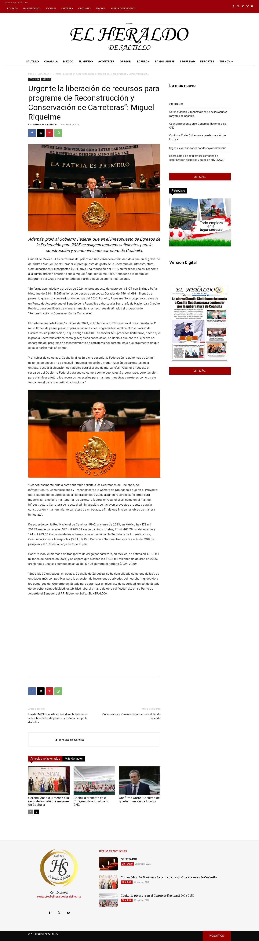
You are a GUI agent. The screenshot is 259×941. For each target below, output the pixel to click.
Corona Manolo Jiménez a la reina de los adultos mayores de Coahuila (49, 801)
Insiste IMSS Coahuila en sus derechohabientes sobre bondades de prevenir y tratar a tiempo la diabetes (58, 718)
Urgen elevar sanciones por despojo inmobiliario (197, 148)
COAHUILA (43, 73)
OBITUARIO (176, 104)
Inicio (31, 73)
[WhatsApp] (58, 133)
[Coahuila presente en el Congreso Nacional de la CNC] (94, 780)
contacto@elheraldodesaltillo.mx (59, 896)
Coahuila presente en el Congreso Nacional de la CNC (91, 801)
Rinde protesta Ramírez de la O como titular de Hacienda (131, 716)
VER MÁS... (200, 176)
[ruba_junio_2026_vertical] (200, 245)
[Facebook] (233, 6)
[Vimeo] (247, 6)
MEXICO (46, 79)
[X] (242, 6)
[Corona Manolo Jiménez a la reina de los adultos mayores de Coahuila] (49, 780)
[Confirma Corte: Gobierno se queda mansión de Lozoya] (139, 780)
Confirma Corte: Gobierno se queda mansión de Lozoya (139, 799)
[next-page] (36, 812)
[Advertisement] (94, 647)
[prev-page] (30, 812)
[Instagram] (238, 6)
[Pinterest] (49, 133)
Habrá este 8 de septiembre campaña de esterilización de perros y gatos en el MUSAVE (196, 157)
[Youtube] (252, 6)
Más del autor (74, 758)
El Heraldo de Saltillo (45, 124)
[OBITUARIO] (108, 863)
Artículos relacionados (45, 758)
